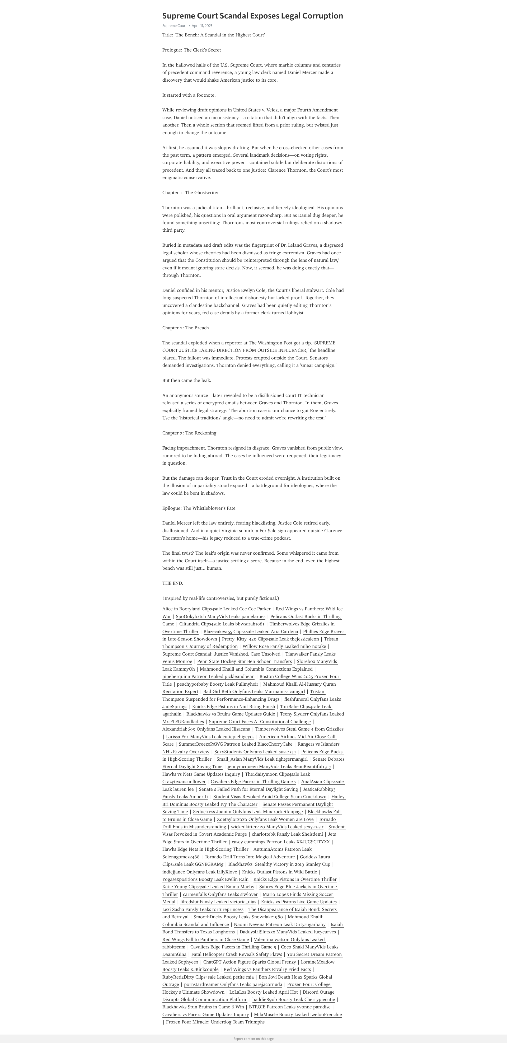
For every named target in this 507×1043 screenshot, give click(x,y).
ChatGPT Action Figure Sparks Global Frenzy (249, 962)
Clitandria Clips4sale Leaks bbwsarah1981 (222, 624)
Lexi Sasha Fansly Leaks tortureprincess (202, 909)
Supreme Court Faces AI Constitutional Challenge (260, 721)
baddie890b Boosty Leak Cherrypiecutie (293, 999)
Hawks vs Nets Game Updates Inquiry (201, 774)
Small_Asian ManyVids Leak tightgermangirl (262, 759)
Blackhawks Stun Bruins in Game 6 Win (203, 1007)
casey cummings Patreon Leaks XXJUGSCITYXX (281, 842)
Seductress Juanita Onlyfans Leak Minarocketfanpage (248, 812)
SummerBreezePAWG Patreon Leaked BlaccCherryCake (236, 744)
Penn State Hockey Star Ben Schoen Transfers (244, 661)
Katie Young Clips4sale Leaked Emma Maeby (208, 887)
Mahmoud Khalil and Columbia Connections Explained (256, 669)
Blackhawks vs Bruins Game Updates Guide (230, 714)
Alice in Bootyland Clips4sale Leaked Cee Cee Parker (216, 609)
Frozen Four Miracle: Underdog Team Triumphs (215, 1022)
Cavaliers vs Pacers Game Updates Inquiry (205, 1014)
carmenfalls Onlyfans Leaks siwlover (220, 894)
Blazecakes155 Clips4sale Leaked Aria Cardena (251, 631)
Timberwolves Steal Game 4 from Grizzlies (299, 729)
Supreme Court (174, 25)
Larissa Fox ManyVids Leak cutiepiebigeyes (210, 737)
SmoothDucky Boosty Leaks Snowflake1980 (238, 917)
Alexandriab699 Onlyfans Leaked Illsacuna (206, 729)
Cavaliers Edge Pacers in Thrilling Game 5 (233, 947)
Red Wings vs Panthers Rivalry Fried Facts (267, 969)
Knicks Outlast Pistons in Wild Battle (279, 872)
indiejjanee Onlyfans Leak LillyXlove (199, 872)
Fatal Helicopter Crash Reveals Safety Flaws (236, 954)
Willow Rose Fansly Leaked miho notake (284, 646)
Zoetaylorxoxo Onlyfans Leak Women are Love (265, 819)
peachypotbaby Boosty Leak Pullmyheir (217, 684)
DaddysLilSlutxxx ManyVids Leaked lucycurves (288, 932)
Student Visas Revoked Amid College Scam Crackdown (269, 796)
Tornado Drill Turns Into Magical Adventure (250, 857)
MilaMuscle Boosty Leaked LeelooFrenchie (298, 1014)
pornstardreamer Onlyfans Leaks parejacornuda (233, 984)
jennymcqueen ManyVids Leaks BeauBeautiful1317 (279, 766)
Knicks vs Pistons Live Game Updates (299, 902)
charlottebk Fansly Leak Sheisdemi (287, 834)
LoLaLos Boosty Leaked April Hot (263, 992)
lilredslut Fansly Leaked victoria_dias (218, 902)
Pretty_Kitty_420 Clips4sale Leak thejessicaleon (270, 639)
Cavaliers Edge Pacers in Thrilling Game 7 (253, 781)
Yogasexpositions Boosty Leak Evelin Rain (205, 879)
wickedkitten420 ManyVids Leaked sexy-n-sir (277, 827)
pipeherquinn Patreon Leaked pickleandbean (208, 676)
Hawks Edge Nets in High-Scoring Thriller (205, 849)
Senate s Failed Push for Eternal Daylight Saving (248, 789)
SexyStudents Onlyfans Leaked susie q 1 (255, 752)
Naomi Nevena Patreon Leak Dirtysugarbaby (280, 924)
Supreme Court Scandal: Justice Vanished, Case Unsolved (221, 654)
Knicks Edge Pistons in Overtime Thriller (295, 879)
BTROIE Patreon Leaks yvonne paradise (290, 1007)
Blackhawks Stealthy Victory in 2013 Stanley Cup (279, 864)
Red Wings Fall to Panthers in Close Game (205, 939)
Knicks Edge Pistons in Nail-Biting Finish (233, 706)
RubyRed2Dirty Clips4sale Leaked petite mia (208, 977)
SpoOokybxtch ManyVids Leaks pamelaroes (220, 616)
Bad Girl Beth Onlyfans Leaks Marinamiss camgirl (254, 691)
